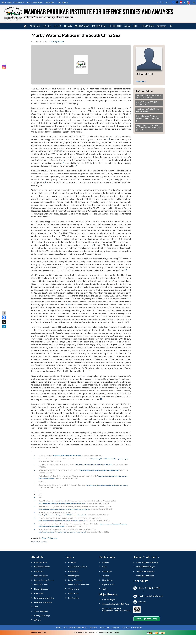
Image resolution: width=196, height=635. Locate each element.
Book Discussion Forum (77, 567)
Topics (104, 589)
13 (69, 304)
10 (126, 270)
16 (101, 399)
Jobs (36, 607)
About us (35, 26)
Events (57, 26)
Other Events (73, 589)
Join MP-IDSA (19, 2)
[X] (4, 322)
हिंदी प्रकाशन (161, 26)
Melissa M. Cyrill (144, 73)
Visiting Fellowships (42, 616)
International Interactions (44, 598)
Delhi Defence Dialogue (145, 567)
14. (35, 518)
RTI (65, 628)
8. (34, 490)
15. (35, 523)
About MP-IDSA (40, 562)
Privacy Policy (137, 628)
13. (35, 512)
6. (34, 481)
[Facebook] (4, 317)
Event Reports (73, 576)
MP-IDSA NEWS (82, 26)
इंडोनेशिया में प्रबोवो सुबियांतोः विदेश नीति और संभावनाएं (147, 110)
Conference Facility (42, 567)
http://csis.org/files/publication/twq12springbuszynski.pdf (109, 459)
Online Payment (62, 2)
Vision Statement (41, 611)
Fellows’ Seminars (75, 580)
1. (34, 455)
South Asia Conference (145, 571)
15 (89, 371)
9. (34, 494)
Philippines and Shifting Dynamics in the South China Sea (148, 118)
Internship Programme (43, 602)
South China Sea (49, 538)
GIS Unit (37, 620)
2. (34, 458)
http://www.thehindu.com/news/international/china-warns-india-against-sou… (63, 520)
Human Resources (41, 589)
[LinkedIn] (4, 326)
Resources (93, 628)
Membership (115, 26)
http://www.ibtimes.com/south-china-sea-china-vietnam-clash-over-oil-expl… (62, 503)
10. (35, 497)
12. (35, 506)
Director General (41, 576)
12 (128, 298)
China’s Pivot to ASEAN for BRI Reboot (147, 103)
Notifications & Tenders (35, 2)
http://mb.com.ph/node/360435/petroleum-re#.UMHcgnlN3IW (99, 470)
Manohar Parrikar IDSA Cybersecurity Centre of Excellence (116, 609)
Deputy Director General (44, 580)
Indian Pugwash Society (146, 618)
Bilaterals (72, 562)
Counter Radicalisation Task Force (115, 604)
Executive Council (41, 584)
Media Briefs (50, 2)
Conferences (73, 571)
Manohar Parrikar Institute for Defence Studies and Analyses (98, 12)
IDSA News (38, 593)
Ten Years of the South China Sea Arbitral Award (148, 96)
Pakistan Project (108, 599)
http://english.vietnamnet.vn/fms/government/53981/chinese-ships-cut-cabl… (63, 515)
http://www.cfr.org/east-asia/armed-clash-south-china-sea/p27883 (106, 485)
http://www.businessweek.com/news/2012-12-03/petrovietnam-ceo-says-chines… (64, 509)
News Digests (107, 580)
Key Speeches (73, 598)
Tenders (58, 628)
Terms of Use (104, 628)
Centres (47, 26)
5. (34, 476)
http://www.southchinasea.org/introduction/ (67, 455)
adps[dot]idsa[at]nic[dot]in (154, 596)
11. (35, 500)
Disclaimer (115, 628)
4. (34, 470)
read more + (141, 81)
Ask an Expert (131, 26)
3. (34, 464)
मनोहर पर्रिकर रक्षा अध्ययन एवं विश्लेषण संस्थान (48, 17)
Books (104, 567)
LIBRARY (68, 26)
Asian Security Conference (147, 562)
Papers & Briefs (108, 584)
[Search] (171, 26)
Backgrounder (57, 41)
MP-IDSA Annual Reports (78, 628)
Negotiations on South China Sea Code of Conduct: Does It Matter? (148, 127)
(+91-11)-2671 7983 (152, 588)
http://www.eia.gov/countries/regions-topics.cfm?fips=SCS (94, 464)
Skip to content (6, 2)
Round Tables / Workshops (78, 584)
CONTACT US (148, 26)
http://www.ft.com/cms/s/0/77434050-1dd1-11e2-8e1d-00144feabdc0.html (62, 532)
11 (111, 280)
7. (34, 485)
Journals (105, 576)
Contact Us (38, 571)
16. (35, 529)
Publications (99, 26)
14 (106, 319)
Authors (105, 562)
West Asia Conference (145, 576)
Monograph (107, 571)
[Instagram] (4, 67)
